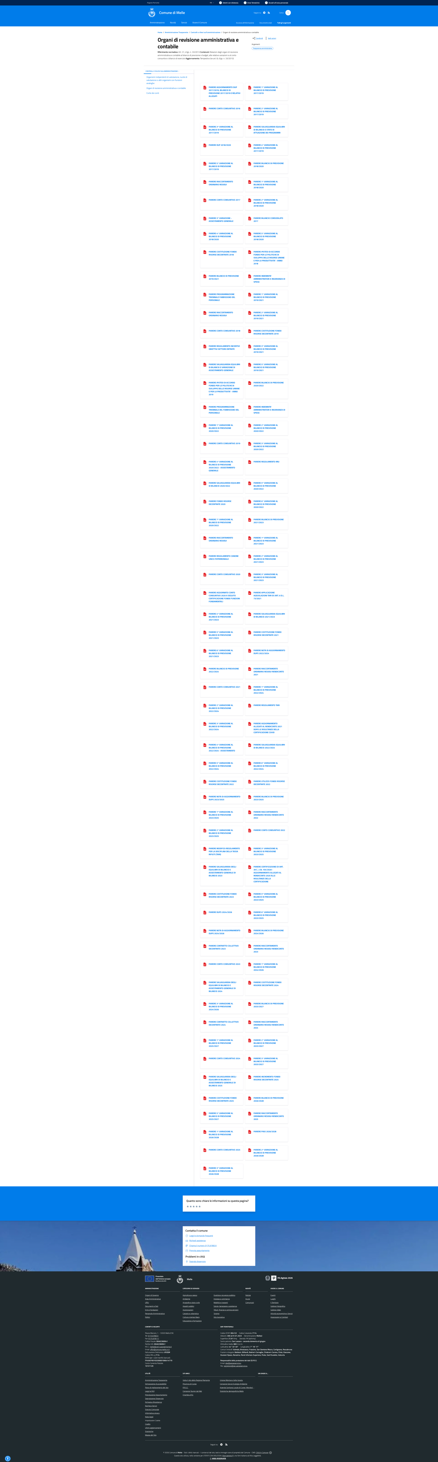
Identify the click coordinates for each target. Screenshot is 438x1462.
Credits (147, 1424)
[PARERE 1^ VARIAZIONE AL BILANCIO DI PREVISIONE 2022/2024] (250, 687)
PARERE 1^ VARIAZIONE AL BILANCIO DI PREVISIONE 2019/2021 (266, 297)
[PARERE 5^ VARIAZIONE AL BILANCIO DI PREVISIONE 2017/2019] (205, 163)
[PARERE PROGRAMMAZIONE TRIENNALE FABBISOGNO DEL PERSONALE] (205, 294)
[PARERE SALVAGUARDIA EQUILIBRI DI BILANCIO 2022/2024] (250, 744)
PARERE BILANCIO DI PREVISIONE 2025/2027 (269, 1005)
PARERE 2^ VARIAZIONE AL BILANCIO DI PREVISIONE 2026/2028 (266, 1152)
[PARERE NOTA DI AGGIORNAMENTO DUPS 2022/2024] (250, 650)
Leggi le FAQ (150, 1391)
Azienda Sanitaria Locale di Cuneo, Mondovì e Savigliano (241, 1387)
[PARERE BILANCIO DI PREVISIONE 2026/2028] (250, 1098)
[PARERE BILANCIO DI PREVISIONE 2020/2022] (250, 382)
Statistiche (149, 1431)
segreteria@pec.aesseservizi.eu (235, 1366)
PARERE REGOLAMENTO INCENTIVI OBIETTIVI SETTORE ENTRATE (224, 348)
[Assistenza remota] (270, 1452)
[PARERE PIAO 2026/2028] (250, 1131)
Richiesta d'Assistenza (153, 1402)
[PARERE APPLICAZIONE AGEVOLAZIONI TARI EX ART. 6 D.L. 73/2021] (250, 592)
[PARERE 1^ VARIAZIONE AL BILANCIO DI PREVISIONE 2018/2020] (250, 181)
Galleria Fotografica (278, 1306)
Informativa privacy (152, 1413)
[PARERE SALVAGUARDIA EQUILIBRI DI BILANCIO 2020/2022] (205, 483)
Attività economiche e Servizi (282, 1313)
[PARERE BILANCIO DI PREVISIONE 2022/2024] (205, 668)
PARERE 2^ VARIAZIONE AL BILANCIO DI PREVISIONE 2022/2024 (221, 708)
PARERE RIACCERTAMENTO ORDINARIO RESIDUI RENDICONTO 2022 (269, 814)
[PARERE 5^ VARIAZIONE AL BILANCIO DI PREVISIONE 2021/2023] (205, 632)
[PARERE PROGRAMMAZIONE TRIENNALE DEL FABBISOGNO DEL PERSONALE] (205, 407)
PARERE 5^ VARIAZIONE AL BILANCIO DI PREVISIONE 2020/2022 (266, 485)
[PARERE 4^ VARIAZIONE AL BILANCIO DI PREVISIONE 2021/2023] (205, 614)
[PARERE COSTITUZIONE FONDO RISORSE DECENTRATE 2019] (250, 331)
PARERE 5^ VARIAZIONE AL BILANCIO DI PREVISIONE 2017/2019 (221, 166)
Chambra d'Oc (188, 1394)
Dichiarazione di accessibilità (155, 1383)
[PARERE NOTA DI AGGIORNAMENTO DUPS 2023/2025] (205, 796)
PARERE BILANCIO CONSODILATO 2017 (268, 220)
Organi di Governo (152, 1295)
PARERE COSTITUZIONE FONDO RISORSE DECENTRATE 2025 (223, 1099)
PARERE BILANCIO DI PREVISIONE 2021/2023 (269, 521)
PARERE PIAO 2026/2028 (265, 1131)
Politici (147, 1317)
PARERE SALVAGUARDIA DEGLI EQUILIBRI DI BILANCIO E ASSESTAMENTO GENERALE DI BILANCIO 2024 (222, 987)
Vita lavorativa (219, 1317)
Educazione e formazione (192, 1320)
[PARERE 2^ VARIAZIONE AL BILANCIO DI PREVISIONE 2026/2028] (250, 1150)
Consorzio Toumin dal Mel (192, 1391)
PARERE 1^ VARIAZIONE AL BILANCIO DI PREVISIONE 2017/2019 (266, 90)
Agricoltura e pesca (190, 1295)
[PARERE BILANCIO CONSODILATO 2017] (250, 218)
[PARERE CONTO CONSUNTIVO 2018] (205, 331)
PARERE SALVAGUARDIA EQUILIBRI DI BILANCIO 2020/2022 (224, 484)
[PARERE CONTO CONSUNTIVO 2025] (205, 1150)
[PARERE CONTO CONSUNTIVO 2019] (205, 443)
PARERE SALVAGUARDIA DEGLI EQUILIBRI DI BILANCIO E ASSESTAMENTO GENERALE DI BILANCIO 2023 (222, 871)
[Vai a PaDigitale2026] (279, 1278)
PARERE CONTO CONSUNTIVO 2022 (269, 830)
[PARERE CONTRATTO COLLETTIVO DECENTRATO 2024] (205, 1022)
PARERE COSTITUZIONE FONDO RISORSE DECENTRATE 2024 (268, 984)
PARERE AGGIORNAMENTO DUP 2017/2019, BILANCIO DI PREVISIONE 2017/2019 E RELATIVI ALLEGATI (224, 92)
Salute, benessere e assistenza (225, 1306)
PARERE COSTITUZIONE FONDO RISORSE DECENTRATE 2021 (268, 634)
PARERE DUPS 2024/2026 (220, 912)
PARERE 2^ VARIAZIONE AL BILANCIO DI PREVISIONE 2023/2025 (221, 833)
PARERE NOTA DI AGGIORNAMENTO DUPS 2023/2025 (224, 798)
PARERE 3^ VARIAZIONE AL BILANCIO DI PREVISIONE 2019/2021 (266, 349)
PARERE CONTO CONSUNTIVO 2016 (224, 108)
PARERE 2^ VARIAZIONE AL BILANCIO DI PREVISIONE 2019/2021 (266, 315)
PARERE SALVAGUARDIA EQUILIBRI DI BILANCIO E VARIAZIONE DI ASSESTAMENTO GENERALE (224, 367)
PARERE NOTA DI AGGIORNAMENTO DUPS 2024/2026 (224, 932)
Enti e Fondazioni (151, 1309)
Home (160, 32)
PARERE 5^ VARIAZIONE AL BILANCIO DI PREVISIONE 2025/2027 (221, 1116)
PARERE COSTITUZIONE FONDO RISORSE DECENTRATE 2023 (223, 895)
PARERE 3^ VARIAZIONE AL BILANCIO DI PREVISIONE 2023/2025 (266, 851)
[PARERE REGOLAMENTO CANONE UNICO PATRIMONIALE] (205, 556)
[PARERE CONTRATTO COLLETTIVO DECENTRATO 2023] (205, 946)
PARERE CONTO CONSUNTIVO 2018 (224, 330)
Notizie (248, 1295)
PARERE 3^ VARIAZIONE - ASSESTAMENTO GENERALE (221, 220)
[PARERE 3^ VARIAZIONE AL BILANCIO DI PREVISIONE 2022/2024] (205, 723)
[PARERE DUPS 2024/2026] (205, 912)
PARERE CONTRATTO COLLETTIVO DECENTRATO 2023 (224, 947)
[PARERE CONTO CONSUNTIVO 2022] (250, 830)
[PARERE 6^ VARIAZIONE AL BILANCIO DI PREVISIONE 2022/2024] (250, 763)
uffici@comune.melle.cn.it (160, 1349)
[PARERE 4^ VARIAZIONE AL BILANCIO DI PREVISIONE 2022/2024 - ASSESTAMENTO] (205, 744)
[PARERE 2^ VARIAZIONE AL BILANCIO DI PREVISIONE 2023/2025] (205, 830)
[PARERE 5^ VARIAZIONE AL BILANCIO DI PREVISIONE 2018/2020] (250, 233)
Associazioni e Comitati (279, 1317)
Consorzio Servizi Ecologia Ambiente (233, 1383)
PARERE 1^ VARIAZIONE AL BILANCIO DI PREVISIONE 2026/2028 (221, 1134)
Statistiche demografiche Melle (232, 1391)
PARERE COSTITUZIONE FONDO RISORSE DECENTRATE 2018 (223, 253)
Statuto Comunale (152, 1409)
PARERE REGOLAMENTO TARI (267, 705)
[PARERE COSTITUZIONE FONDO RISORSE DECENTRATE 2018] (205, 251)
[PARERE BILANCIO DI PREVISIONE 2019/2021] (205, 276)
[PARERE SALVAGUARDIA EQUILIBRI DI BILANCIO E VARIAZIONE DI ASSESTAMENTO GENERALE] (205, 364)
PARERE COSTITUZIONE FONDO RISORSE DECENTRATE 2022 (223, 783)
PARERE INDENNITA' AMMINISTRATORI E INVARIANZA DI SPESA (269, 278)
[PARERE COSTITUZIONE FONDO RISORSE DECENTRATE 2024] (250, 982)
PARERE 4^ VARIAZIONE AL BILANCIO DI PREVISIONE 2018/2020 (221, 236)
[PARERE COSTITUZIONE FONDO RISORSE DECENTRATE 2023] (205, 894)
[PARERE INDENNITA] (250, 276)
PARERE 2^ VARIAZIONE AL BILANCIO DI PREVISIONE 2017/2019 (266, 111)
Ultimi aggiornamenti (153, 1427)
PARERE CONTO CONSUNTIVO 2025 (224, 1149)
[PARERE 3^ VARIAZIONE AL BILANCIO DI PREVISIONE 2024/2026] (205, 1003)
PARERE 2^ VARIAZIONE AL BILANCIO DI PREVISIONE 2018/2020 (266, 202)
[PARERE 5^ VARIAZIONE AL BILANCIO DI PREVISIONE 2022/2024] (205, 763)
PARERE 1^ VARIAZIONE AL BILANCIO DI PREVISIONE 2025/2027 (221, 1043)
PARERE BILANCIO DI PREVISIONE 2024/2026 (269, 932)
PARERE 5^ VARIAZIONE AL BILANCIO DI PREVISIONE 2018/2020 (266, 236)
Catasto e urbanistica (191, 1313)
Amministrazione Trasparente (176, 32)
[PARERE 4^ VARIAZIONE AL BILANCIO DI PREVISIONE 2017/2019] (250, 145)
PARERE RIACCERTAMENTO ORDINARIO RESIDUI (221, 183)
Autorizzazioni (188, 1309)
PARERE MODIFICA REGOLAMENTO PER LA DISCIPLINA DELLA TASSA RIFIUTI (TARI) (224, 851)
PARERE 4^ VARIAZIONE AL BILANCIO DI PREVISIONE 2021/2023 (221, 616)
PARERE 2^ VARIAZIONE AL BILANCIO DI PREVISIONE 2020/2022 (266, 428)
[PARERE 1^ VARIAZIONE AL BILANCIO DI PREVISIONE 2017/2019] (250, 87)
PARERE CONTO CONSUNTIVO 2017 (224, 199)
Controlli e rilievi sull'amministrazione (205, 32)
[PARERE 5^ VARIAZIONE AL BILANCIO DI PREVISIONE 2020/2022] (250, 483)
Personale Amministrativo (155, 1313)
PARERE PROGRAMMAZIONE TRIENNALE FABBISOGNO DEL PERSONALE (222, 297)
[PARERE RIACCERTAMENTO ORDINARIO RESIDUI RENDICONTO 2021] (250, 668)
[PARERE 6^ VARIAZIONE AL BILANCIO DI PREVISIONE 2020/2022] (250, 501)
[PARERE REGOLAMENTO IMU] (250, 461)
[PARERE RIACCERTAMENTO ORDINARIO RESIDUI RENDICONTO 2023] (250, 946)
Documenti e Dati (151, 1306)
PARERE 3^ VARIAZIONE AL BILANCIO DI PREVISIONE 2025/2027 (266, 1061)
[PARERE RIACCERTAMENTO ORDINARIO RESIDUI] (205, 181)
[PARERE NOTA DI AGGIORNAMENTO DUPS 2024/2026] (205, 930)
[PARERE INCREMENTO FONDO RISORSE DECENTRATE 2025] (250, 1076)
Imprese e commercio (222, 1299)
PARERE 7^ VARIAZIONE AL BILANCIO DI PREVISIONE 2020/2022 (221, 522)
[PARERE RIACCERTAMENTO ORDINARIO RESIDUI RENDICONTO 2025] (250, 1113)
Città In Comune (262, 1452)
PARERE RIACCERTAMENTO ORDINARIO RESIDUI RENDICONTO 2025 (269, 1116)
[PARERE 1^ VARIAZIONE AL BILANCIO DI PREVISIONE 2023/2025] (205, 812)
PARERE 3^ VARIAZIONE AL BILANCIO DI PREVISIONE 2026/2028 (221, 1171)
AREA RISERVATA (219, 1458)
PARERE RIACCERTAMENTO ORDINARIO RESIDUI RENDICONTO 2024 (269, 1024)
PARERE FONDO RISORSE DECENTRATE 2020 (220, 503)
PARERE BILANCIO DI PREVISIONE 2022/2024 (224, 670)
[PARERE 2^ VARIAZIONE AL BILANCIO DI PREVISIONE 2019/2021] (250, 312)
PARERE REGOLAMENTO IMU (266, 461)
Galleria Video (276, 1309)
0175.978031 (153, 1335)
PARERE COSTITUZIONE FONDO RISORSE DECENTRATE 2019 (268, 332)
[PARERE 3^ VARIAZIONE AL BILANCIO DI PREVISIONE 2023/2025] (250, 848)
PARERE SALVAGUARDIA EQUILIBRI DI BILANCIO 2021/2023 (269, 615)
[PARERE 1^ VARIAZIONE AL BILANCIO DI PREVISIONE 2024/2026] (250, 964)
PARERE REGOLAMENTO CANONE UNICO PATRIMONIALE (224, 557)
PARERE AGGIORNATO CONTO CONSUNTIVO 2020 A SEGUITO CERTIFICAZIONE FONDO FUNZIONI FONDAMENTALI (224, 597)
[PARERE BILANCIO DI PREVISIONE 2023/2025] (250, 796)
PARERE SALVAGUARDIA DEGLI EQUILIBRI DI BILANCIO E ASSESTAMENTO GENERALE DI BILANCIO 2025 (222, 1081)
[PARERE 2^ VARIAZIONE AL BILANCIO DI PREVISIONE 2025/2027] (250, 1040)
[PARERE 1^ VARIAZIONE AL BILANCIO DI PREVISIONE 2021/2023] (250, 537)
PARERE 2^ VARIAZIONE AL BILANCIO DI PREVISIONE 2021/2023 (266, 558)
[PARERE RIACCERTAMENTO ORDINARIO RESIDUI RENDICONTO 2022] (250, 812)
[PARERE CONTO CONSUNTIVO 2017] (205, 200)
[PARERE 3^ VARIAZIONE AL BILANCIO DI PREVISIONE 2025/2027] (250, 1058)
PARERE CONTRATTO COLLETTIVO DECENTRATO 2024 (224, 1023)
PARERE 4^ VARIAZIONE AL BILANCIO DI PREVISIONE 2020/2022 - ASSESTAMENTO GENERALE (222, 466)
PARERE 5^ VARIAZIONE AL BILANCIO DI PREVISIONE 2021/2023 (221, 635)
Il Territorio (274, 1302)
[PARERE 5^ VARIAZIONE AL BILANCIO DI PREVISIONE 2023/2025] (250, 894)
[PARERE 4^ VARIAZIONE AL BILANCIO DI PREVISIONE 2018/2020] (205, 233)
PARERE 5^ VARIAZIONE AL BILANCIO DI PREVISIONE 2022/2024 (221, 765)
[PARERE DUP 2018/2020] (205, 145)
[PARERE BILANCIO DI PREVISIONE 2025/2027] (250, 1003)
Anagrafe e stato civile (191, 1302)
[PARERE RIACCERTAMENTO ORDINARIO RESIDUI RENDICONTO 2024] (250, 1022)
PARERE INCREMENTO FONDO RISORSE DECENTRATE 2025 (267, 1078)
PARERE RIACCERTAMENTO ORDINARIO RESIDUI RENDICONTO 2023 (269, 948)
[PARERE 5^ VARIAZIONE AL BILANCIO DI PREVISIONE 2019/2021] (250, 364)
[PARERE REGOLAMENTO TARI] (250, 705)
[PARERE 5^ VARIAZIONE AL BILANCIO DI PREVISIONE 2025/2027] (205, 1113)
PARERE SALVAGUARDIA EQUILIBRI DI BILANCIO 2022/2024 (269, 746)
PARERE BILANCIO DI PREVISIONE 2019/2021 (224, 277)
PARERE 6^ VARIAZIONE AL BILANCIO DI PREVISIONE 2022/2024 (266, 765)
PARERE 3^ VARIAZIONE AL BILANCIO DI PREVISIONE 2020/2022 (266, 446)
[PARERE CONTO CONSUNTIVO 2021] (205, 687)
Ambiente (186, 1299)
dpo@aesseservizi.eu (233, 1363)
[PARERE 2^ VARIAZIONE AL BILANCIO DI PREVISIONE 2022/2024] (205, 705)
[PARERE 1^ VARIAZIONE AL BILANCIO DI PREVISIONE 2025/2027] (205, 1040)
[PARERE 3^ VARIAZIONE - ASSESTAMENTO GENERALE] (205, 218)
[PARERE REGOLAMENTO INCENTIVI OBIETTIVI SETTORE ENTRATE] (205, 346)
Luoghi (273, 1299)
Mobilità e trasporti (221, 1302)
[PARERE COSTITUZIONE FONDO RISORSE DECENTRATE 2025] (205, 1098)
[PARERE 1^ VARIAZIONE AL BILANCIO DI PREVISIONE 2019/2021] (250, 294)
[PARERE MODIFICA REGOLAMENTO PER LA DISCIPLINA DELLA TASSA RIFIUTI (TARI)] (205, 848)
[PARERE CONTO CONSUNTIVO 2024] (205, 1058)
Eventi (273, 1295)
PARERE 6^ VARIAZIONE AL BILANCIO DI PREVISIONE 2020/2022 (266, 504)
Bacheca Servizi (151, 1405)
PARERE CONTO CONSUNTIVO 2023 (224, 964)
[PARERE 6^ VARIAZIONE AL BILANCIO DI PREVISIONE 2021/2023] (205, 650)
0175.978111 (153, 1338)
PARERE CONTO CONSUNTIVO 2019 (224, 443)
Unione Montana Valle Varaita (231, 1380)
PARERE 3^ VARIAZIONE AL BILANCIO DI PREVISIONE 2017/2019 (221, 129)
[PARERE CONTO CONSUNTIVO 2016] (205, 108)
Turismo (216, 1313)
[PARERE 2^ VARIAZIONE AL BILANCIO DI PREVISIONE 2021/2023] (250, 556)
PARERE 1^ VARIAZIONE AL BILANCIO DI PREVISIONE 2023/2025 (221, 814)
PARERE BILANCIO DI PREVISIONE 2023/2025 (269, 798)
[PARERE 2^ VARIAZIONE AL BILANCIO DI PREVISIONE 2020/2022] (250, 425)
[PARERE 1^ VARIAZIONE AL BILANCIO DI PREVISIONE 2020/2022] (205, 425)
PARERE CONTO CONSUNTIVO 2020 (224, 574)
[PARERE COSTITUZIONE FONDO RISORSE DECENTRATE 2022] (205, 781)
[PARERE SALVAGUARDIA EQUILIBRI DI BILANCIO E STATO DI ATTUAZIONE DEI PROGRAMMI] (250, 127)
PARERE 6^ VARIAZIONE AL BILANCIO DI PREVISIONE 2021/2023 (221, 653)
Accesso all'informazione (245, 22)
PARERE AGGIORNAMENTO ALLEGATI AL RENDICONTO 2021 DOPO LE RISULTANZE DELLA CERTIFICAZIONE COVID (268, 728)
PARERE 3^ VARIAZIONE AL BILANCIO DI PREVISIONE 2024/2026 (221, 1006)
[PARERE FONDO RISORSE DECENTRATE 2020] (205, 501)
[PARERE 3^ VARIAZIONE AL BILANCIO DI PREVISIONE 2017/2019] (205, 127)
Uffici (147, 1302)
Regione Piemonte (153, 2)
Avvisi (247, 1299)
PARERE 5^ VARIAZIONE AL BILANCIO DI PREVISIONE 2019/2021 (266, 367)
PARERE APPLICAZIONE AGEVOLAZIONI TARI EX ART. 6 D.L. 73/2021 (269, 595)
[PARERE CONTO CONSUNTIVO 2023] (205, 964)
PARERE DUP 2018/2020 (220, 145)
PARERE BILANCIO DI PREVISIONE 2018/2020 (269, 165)
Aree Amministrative (153, 1299)
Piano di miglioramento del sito (156, 1387)
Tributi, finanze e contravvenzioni (226, 1309)
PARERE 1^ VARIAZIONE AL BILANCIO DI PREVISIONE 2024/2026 (266, 967)
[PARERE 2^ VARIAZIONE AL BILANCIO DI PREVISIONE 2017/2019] (250, 108)
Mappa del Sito (150, 1435)
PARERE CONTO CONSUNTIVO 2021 (224, 686)
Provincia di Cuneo (190, 1383)
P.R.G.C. (185, 1387)
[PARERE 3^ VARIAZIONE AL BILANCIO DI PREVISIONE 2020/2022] (250, 443)
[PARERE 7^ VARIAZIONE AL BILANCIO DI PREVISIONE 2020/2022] (205, 519)
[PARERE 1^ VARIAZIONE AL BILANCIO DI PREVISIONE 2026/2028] (205, 1131)
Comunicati (249, 1302)
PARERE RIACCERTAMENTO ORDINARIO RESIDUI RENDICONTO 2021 (269, 671)
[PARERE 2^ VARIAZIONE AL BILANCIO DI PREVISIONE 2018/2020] (250, 200)
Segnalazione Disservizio (154, 1398)
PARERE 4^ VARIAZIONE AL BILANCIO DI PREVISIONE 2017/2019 (266, 147)
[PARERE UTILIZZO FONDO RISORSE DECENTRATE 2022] (250, 781)
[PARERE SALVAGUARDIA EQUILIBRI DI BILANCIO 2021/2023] (250, 614)
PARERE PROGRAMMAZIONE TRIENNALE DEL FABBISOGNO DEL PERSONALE (224, 409)
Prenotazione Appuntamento (156, 1394)
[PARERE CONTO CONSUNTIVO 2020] (205, 574)
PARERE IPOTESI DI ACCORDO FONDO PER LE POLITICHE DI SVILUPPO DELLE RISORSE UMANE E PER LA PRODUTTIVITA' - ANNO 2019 (224, 388)
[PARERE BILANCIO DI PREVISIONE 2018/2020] (250, 163)
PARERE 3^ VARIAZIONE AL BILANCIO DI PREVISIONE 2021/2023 (266, 577)
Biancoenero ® (227, 1455)
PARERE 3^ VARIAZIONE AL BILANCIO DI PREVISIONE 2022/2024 (221, 726)
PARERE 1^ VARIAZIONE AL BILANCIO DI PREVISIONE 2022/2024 (266, 689)
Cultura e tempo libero (191, 1317)
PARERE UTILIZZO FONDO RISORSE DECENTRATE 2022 (269, 783)
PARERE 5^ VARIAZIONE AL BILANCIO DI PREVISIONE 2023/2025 (266, 896)
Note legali (149, 1416)
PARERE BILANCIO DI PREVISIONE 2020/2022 (269, 384)
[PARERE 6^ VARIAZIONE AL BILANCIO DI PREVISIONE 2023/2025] (250, 912)
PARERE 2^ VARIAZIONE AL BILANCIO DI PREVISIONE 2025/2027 (266, 1043)
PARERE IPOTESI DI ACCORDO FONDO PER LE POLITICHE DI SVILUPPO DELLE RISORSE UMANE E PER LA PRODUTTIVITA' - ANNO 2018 (269, 257)
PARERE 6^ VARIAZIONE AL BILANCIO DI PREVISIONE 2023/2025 (266, 915)
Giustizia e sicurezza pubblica (224, 1295)
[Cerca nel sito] (288, 12)
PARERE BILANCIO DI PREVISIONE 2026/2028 (269, 1099)
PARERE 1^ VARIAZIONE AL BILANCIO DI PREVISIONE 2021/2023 (266, 540)
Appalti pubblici (188, 1306)
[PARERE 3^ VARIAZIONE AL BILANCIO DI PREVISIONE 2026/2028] (205, 1168)
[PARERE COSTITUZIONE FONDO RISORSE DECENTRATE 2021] (250, 632)
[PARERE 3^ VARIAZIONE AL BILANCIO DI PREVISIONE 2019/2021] (250, 346)
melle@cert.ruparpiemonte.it (161, 1346)
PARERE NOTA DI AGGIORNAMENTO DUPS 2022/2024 (269, 652)
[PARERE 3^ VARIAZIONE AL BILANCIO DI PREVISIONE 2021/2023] (250, 574)
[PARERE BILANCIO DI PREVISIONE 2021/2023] (250, 519)
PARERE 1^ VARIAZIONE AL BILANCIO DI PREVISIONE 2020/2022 (221, 428)
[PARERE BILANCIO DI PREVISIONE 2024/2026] (250, 930)
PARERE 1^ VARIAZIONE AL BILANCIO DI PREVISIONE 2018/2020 (266, 184)
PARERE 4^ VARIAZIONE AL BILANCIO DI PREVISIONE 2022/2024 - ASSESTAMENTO (222, 747)
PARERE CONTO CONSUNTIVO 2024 (224, 1058)
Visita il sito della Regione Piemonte (196, 1380)
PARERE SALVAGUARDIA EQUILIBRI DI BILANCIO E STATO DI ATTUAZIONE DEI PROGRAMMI (269, 129)
